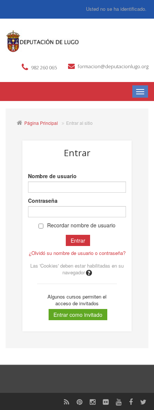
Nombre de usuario (52, 176)
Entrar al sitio (79, 123)
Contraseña (43, 200)
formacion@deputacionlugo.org (113, 66)
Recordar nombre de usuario (81, 225)
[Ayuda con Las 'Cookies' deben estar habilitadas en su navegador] (88, 272)
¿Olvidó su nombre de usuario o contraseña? (77, 252)
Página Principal (41, 123)
